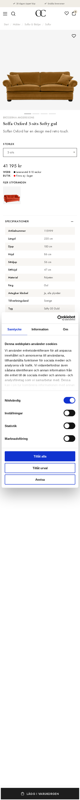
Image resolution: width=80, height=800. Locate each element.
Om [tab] (65, 329)
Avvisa (40, 479)
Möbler (16, 24)
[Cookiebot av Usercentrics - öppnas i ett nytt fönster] (57, 318)
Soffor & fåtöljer (33, 24)
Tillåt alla (40, 456)
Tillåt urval (40, 468)
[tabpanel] (40, 70)
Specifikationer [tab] (17, 221)
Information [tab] (40, 329)
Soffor (48, 24)
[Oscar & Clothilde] (40, 13)
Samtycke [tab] (14, 329)
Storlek (8, 144)
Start (6, 24)
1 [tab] (28, 115)
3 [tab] (44, 115)
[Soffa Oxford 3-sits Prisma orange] (12, 195)
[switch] (69, 413)
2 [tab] (36, 115)
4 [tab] (52, 115)
